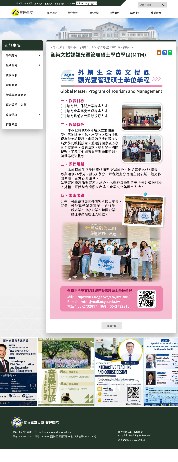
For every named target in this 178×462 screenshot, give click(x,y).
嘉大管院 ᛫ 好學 (16, 105)
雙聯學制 (12, 75)
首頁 (52, 47)
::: (13, 3)
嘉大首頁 (38, 3)
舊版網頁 (48, 3)
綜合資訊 (135, 12)
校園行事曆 (59, 3)
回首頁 (19, 3)
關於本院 (52, 12)
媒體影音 (156, 12)
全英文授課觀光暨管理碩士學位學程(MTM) (113, 47)
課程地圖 (12, 85)
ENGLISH (70, 3)
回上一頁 (111, 325)
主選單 (61, 47)
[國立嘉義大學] (26, 13)
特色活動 (94, 12)
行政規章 (12, 124)
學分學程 (73, 12)
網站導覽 (28, 3)
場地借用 (114, 12)
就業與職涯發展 (16, 95)
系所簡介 (84, 47)
